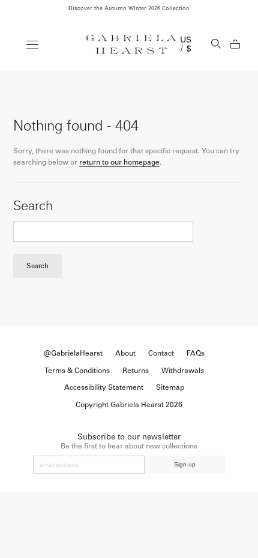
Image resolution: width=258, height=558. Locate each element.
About (125, 353)
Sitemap (170, 387)
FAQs (196, 353)
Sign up (185, 464)
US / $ (186, 44)
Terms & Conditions (77, 370)
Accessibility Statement (103, 387)
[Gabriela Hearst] (131, 44)
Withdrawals (182, 370)
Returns (135, 370)
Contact (161, 353)
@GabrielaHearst (73, 353)
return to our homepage (119, 162)
